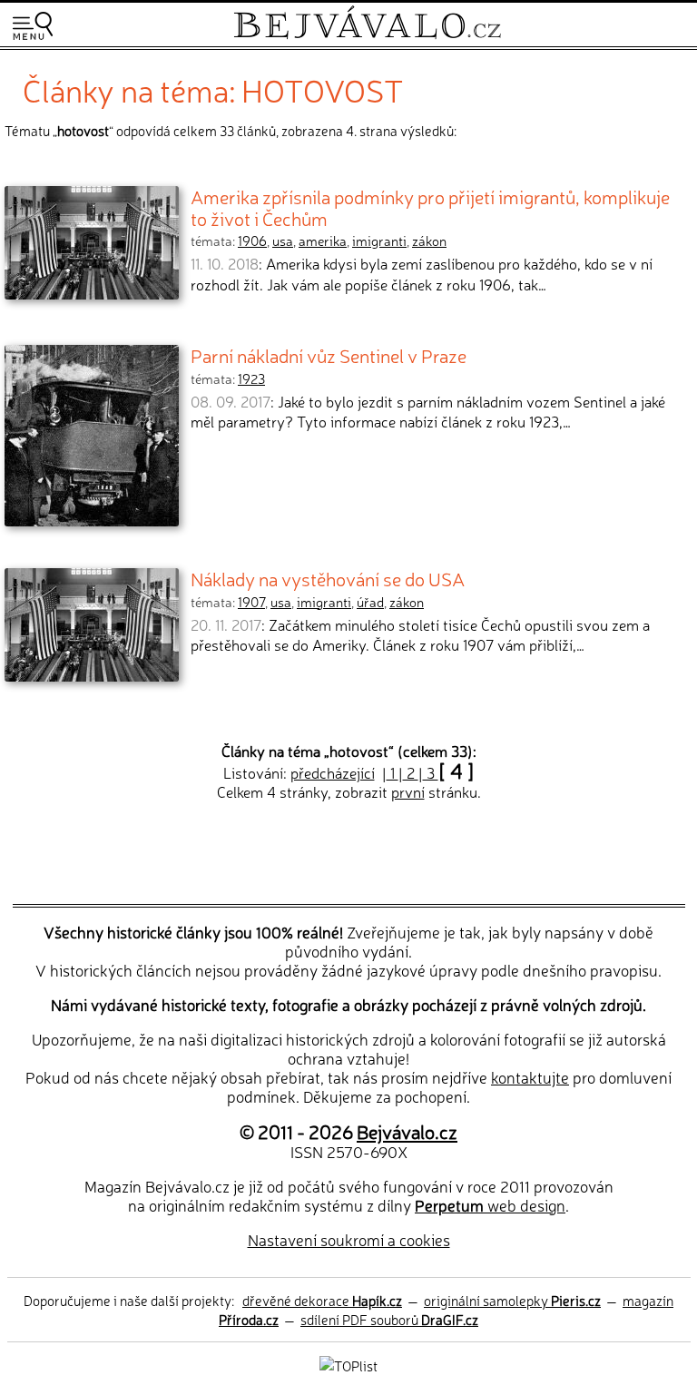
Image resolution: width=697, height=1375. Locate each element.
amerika (323, 240)
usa (282, 240)
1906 (252, 240)
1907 (251, 602)
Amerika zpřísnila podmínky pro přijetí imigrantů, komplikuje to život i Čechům (430, 207)
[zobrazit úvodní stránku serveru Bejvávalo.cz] (367, 34)
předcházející (332, 772)
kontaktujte (530, 1076)
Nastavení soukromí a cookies (349, 1239)
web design (490, 1204)
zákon (429, 240)
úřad (370, 602)
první (408, 791)
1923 (251, 378)
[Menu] (32, 26)
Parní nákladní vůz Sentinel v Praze (328, 355)
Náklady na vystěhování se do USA (328, 578)
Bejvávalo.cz (407, 1131)
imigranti (379, 240)
